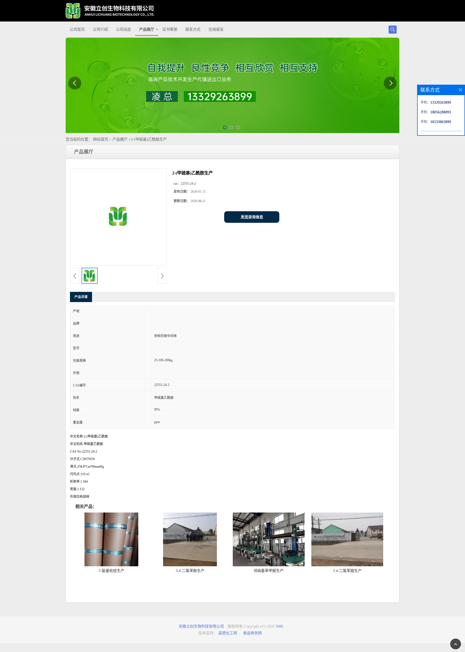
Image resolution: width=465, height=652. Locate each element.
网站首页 (100, 139)
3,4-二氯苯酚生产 (190, 571)
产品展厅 (146, 29)
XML (280, 626)
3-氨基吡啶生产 (111, 571)
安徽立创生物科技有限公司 (201, 626)
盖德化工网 (227, 633)
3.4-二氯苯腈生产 (347, 571)
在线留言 (216, 29)
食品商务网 (252, 633)
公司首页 (77, 29)
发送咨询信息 (252, 217)
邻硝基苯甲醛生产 (268, 571)
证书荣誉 (169, 29)
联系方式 (192, 29)
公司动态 (123, 29)
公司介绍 (100, 29)
